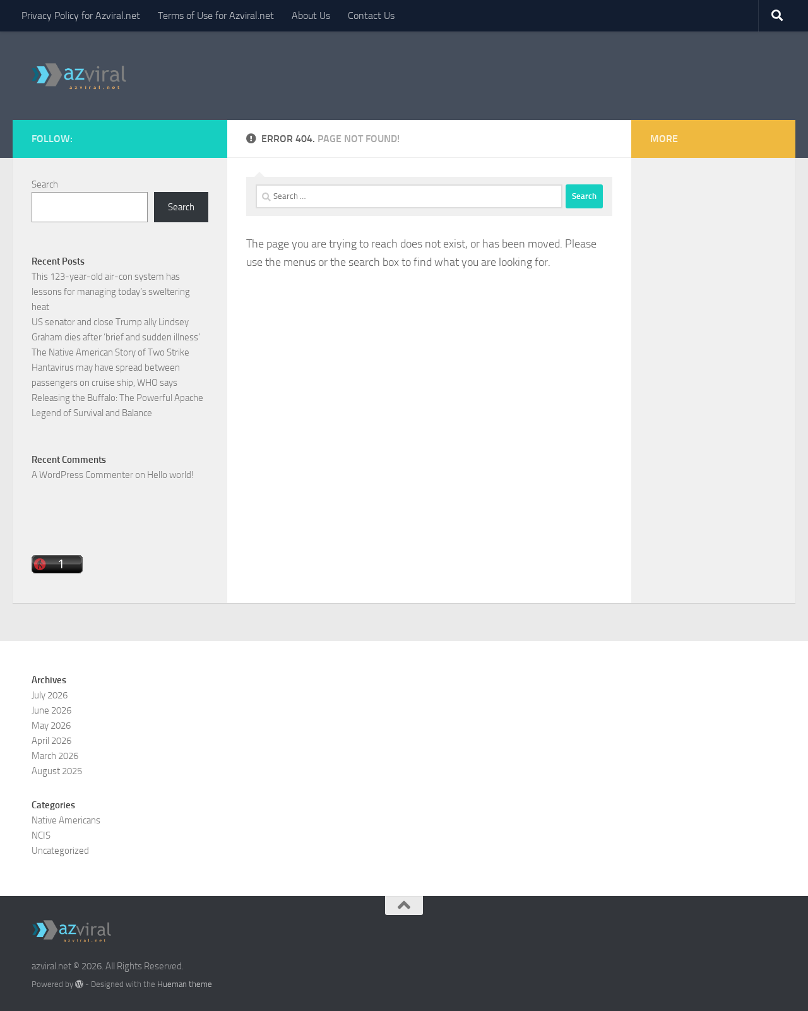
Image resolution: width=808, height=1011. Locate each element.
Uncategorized (60, 850)
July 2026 (50, 695)
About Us (311, 15)
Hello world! (170, 475)
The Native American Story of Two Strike (110, 352)
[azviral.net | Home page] (79, 76)
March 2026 (55, 756)
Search (45, 184)
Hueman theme (184, 984)
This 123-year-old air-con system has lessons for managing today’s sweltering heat (111, 292)
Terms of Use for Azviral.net (216, 15)
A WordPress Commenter (82, 475)
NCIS (41, 835)
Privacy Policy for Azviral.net (80, 15)
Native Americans (66, 820)
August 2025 (57, 771)
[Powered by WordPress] (79, 984)
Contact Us (371, 15)
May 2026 (51, 725)
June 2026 (51, 710)
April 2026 (51, 740)
